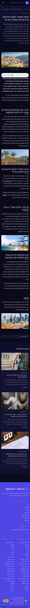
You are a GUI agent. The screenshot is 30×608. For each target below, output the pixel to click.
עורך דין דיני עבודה (10, 562)
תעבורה (12, 591)
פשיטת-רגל (26, 588)
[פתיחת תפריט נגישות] (3, 604)
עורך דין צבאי (11, 576)
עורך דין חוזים (25, 566)
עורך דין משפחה (10, 571)
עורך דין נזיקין (25, 574)
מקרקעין (12, 552)
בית (28, 9)
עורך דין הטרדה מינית (24, 564)
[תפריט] (2, 2)
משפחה (27, 554)
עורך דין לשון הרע (25, 569)
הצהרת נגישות (25, 515)
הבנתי (5, 601)
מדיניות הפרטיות (16, 604)
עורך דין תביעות (25, 581)
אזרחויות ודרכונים (25, 542)
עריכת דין (12, 586)
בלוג (25, 9)
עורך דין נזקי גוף (10, 574)
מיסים (27, 552)
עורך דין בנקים (11, 559)
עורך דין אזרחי (11, 557)
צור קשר (27, 513)
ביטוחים (12, 545)
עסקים (12, 583)
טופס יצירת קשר (16, 529)
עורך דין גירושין (25, 562)
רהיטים (12, 588)
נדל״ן (13, 554)
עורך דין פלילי (25, 576)
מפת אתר (26, 520)
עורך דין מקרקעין (25, 571)
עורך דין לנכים (11, 566)
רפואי (27, 591)
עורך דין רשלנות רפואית (8, 579)
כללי (28, 550)
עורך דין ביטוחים (25, 559)
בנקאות (27, 547)
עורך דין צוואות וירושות (23, 579)
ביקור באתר (8, 181)
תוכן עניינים (23, 336)
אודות (27, 510)
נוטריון (27, 557)
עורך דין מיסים (11, 569)
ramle (4, 195)
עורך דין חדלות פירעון (9, 564)
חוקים (12, 547)
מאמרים (27, 508)
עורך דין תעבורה (25, 583)
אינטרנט (27, 545)
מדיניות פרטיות (25, 518)
